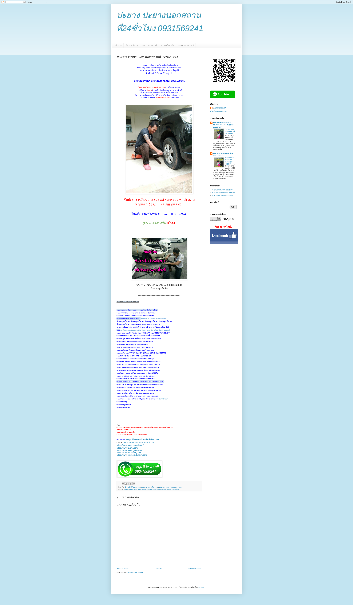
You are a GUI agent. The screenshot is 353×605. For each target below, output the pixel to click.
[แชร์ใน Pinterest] (133, 483)
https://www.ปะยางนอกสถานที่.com (139, 442)
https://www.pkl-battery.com (129, 453)
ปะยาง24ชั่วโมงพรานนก (132, 487)
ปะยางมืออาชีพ (167, 45)
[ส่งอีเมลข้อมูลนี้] (123, 483)
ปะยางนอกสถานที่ (149, 45)
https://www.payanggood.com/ (130, 445)
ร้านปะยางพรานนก (176, 487)
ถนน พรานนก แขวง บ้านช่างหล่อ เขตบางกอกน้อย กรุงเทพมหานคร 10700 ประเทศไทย (151, 489)
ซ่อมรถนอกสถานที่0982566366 (223, 193)
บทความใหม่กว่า (123, 569)
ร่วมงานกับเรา (132, 45)
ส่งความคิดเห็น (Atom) (134, 573)
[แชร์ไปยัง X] (128, 483)
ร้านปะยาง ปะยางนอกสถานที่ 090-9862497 (230, 131)
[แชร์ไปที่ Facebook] (131, 483)
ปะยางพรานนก (163, 399)
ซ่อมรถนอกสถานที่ (186, 45)
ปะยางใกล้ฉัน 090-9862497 (222, 190)
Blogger (201, 587)
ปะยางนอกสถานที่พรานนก (149, 487)
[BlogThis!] (126, 483)
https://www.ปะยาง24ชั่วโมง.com (142, 439)
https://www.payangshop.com (130, 450)
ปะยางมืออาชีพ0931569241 (222, 196)
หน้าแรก (117, 45)
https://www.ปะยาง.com (127, 448)
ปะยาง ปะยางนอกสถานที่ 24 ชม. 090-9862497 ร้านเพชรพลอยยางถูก (223, 125)
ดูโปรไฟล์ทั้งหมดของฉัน (219, 111)
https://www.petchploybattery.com (132, 455)
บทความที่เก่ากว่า (194, 569)
